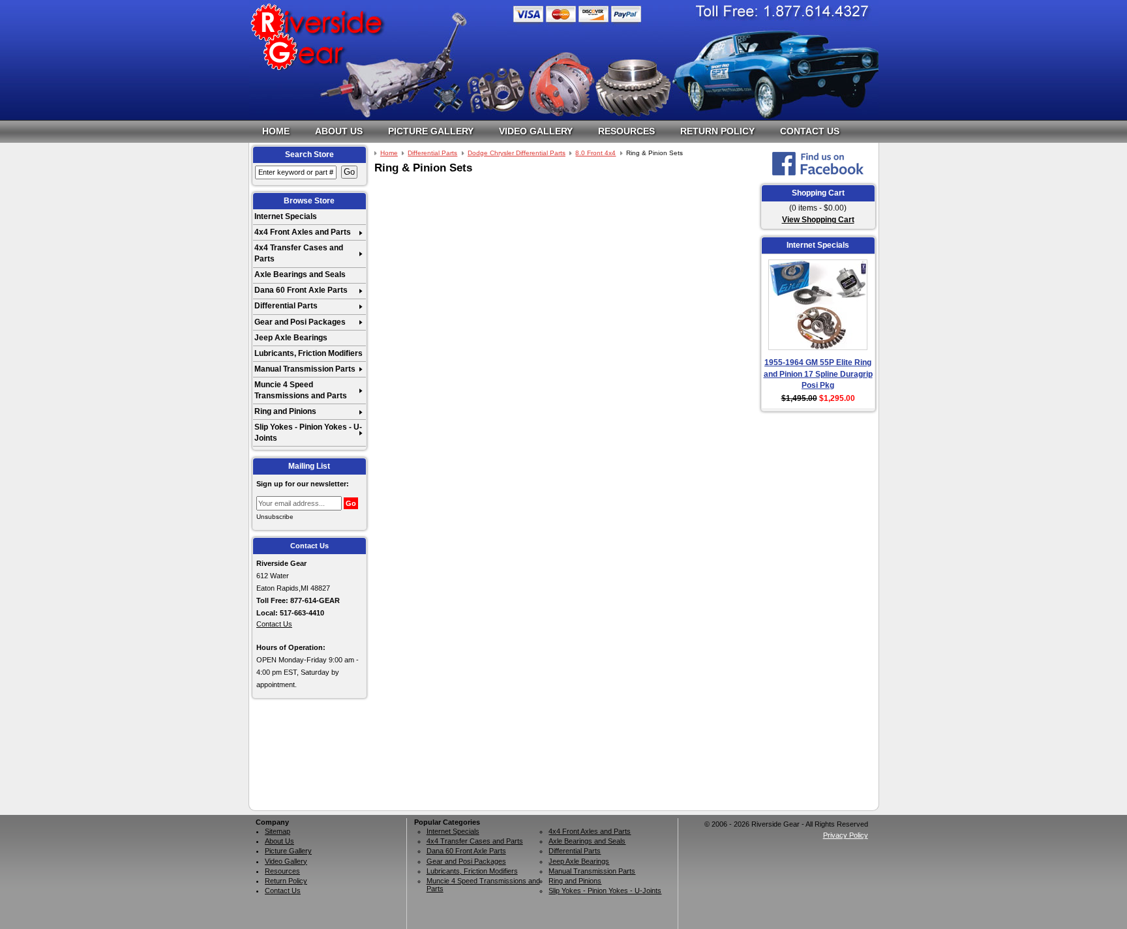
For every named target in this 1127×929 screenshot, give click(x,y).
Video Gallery (536, 131)
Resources (626, 131)
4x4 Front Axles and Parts (302, 232)
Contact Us (809, 131)
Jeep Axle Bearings (290, 338)
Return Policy (717, 131)
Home (276, 131)
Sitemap (277, 831)
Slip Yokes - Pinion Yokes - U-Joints (308, 432)
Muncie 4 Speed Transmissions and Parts (300, 390)
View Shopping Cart (818, 220)
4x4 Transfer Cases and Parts (298, 253)
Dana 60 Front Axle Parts (301, 290)
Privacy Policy (845, 835)
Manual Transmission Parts (304, 369)
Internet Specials (285, 216)
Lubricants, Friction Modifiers (308, 353)
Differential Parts (286, 306)
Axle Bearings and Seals (300, 274)
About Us (339, 131)
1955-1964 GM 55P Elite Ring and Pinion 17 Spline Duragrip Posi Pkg (818, 374)
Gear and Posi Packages (300, 322)
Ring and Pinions (285, 411)
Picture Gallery (430, 131)
